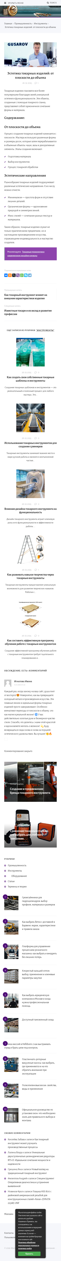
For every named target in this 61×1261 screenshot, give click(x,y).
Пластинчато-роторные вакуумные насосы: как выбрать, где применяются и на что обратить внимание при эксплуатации (38, 1066)
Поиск (53, 3)
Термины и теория (17, 886)
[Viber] (18, 275)
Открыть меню (16, 3)
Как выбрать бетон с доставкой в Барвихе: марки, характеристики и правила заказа (38, 925)
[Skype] (26, 275)
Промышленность (17, 865)
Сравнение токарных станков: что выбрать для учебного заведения (29, 834)
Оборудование (19, 876)
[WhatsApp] (22, 275)
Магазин (8, 1214)
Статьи (11, 881)
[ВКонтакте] (6, 275)
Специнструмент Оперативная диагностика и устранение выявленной (31, 1182)
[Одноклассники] (10, 275)
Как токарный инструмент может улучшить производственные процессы (28, 1143)
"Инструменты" (45, 330)
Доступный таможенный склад (38, 1019)
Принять (29, 1254)
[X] (14, 275)
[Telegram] (29, 275)
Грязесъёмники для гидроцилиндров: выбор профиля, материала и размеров (38, 901)
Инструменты (15, 871)
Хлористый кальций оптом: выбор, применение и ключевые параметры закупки (38, 974)
